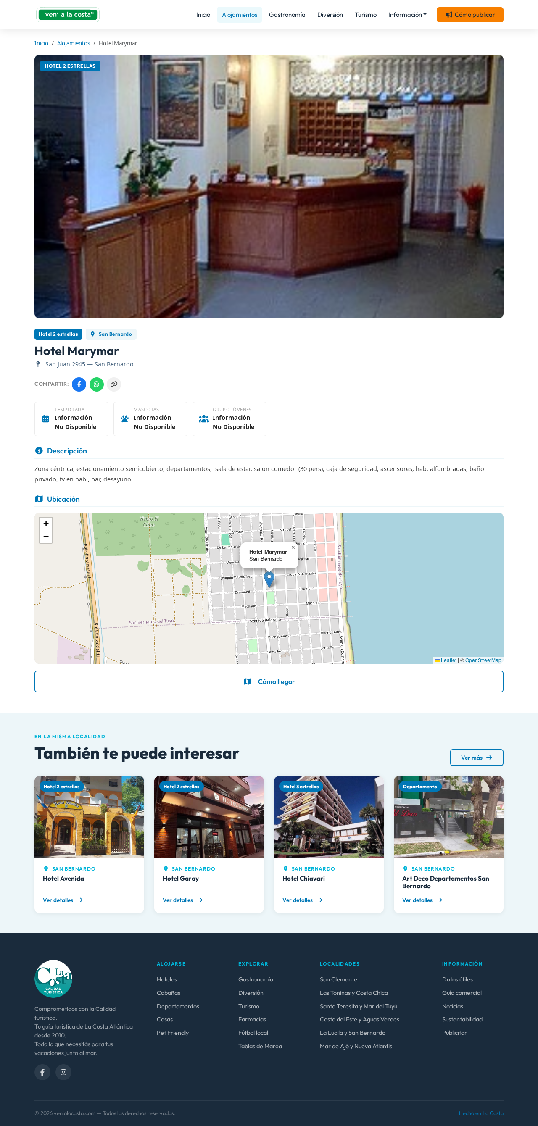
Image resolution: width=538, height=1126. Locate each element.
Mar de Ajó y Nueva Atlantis (356, 1046)
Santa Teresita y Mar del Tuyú (358, 1006)
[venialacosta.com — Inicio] (67, 14)
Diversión (330, 14)
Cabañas (168, 993)
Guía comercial (462, 993)
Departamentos (178, 1006)
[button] (269, 579)
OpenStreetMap (483, 659)
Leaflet (448, 659)
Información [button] (405, 14)
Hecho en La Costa (481, 1113)
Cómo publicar (475, 14)
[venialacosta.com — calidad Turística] (53, 978)
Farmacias (252, 1019)
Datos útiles (457, 979)
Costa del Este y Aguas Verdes (359, 1019)
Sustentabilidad (462, 1019)
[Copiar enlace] (114, 384)
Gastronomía (287, 14)
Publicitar (454, 1033)
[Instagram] (63, 1072)
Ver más (472, 757)
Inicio (203, 14)
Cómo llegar (276, 681)
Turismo (366, 14)
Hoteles (167, 979)
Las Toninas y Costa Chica (354, 993)
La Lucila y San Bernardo (352, 1033)
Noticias (452, 1006)
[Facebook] (42, 1072)
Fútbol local (253, 1033)
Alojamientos (239, 14)
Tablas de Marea (260, 1046)
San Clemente (338, 979)
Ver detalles (58, 900)
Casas (165, 1019)
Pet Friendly (173, 1033)
